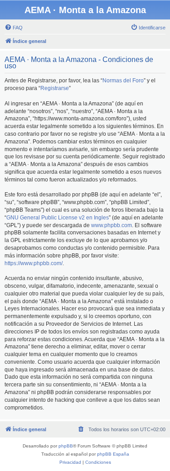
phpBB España (113, 454)
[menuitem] (14, 27)
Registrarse (54, 88)
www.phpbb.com (111, 225)
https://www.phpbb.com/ (34, 263)
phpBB (65, 445)
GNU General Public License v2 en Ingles (57, 217)
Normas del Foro (123, 80)
